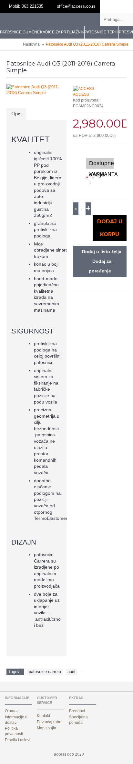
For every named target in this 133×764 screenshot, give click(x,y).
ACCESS (81, 94)
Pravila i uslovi (17, 740)
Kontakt (43, 716)
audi (71, 671)
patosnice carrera (45, 671)
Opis (16, 114)
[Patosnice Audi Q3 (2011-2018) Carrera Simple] (36, 90)
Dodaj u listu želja (101, 251)
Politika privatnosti (14, 731)
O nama (12, 711)
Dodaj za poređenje (100, 266)
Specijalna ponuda (78, 720)
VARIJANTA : (101, 178)
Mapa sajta (46, 728)
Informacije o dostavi (16, 720)
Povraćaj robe (49, 722)
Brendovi (77, 711)
